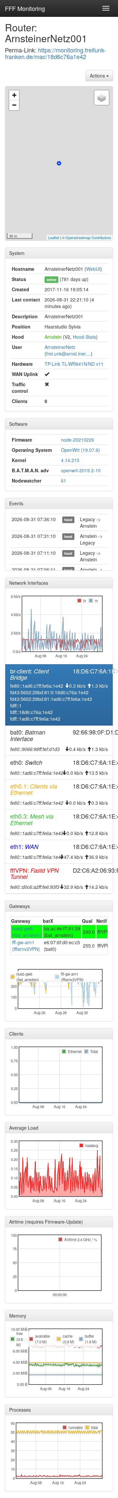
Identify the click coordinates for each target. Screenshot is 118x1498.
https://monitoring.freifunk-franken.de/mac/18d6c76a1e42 (55, 53)
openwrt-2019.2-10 (81, 470)
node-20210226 (77, 439)
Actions (98, 75)
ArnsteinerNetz (60, 347)
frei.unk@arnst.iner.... (68, 353)
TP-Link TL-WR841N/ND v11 (74, 363)
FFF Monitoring (25, 8)
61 (63, 480)
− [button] (14, 105)
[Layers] (101, 97)
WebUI (93, 268)
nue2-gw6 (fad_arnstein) (26, 931)
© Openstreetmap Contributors (86, 237)
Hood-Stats (84, 336)
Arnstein (53, 336)
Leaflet (53, 237)
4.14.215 (70, 460)
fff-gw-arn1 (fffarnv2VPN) (26, 945)
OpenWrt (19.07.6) (80, 450)
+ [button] (14, 95)
